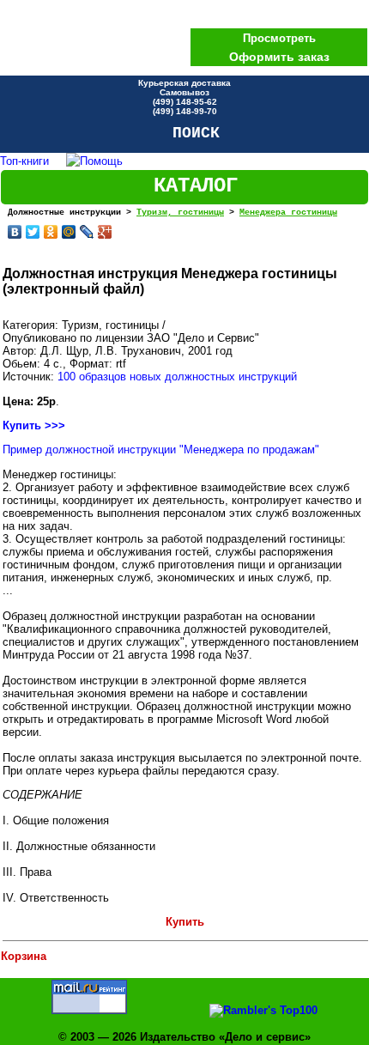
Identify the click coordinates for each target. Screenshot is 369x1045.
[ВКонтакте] (15, 232)
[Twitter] (33, 232)
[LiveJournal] (87, 232)
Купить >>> (34, 425)
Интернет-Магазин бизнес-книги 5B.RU (107, 38)
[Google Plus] (105, 232)
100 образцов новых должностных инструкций (177, 376)
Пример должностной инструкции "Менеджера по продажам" (161, 449)
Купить (185, 921)
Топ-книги (24, 161)
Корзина (23, 956)
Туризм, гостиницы (180, 212)
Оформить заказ (279, 57)
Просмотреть (279, 38)
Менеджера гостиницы (288, 212)
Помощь (101, 161)
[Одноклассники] (51, 232)
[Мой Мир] (69, 232)
